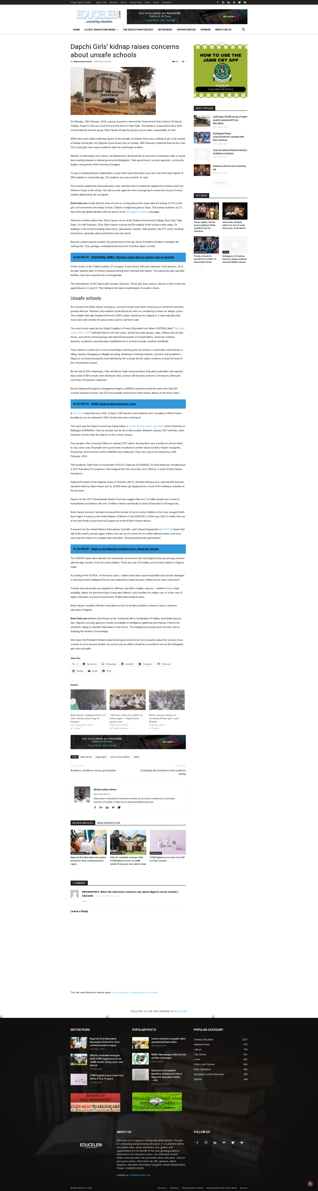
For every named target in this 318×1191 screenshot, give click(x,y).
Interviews (165, 29)
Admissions (116, 853)
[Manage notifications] (310, 1183)
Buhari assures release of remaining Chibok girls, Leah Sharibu (164, 718)
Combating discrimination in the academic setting (163, 772)
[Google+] (102, 808)
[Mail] (234, 2)
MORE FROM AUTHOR (108, 823)
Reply (84, 901)
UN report (78, 413)
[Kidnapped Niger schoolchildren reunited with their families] (202, 137)
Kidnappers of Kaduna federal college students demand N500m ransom (234, 259)
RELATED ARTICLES (83, 823)
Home (76, 29)
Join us (124, 2)
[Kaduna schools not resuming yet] (202, 170)
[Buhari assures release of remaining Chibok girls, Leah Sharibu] (167, 699)
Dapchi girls (101, 757)
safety (136, 757)
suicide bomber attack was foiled (146, 426)
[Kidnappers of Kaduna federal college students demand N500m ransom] (235, 245)
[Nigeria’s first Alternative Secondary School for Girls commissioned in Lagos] (89, 842)
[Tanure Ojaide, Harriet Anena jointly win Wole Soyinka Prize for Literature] (206, 211)
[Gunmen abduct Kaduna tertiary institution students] (202, 154)
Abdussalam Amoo (83, 61)
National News (201, 218)
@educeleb (179, 1011)
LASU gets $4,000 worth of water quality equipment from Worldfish (230, 120)
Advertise (174, 1188)
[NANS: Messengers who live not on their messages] (140, 1058)
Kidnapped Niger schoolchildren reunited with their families (228, 136)
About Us (114, 2)
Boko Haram (86, 757)
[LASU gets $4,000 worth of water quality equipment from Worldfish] (202, 121)
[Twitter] (239, 2)
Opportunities (186, 29)
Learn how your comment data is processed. (135, 992)
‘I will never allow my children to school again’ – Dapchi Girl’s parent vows (126, 718)
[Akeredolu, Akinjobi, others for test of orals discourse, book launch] (235, 211)
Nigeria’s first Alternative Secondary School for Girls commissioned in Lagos (88, 860)
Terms (156, 2)
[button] (243, 29)
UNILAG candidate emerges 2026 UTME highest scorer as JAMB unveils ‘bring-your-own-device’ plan (128, 860)
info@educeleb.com (140, 1175)
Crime (225, 252)
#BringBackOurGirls (137, 211)
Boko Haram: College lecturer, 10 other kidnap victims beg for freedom (88, 718)
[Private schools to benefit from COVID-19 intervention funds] (206, 245)
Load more (219, 182)
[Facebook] (217, 2)
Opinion (205, 29)
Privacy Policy (136, 2)
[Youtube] (244, 2)
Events (226, 218)
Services (243, 1188)
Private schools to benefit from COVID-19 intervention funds (205, 259)
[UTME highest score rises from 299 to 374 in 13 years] (168, 842)
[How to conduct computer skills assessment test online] (140, 1043)
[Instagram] (223, 2)
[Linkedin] (228, 2)
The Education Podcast (138, 29)
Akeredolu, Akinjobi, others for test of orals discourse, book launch (234, 225)
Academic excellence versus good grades (93, 770)
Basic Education (78, 853)
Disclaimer (166, 2)
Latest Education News (99, 29)
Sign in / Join (101, 2)
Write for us (223, 29)
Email (147, 2)
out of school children (120, 757)
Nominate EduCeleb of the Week (221, 1188)
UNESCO (166, 529)
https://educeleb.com (102, 794)
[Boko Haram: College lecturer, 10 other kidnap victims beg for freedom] (88, 699)
